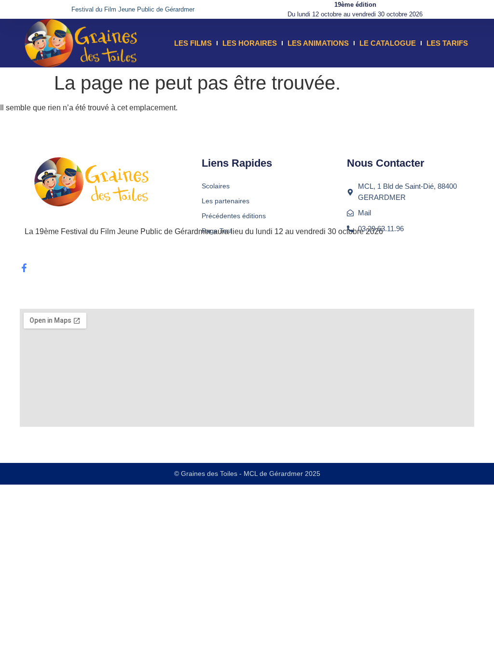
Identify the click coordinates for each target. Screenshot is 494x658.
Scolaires (216, 186)
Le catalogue (387, 43)
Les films (193, 43)
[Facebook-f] (24, 267)
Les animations (318, 43)
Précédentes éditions (234, 216)
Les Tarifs (447, 43)
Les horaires (249, 43)
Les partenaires (225, 201)
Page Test (217, 231)
